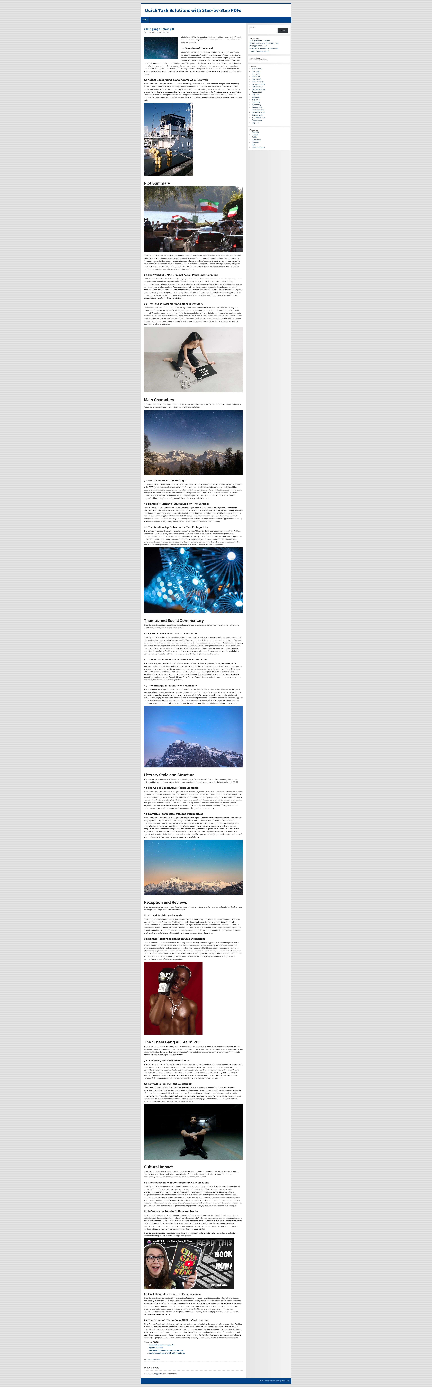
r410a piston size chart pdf (260, 41)
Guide (254, 137)
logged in (158, 1374)
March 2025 (256, 105)
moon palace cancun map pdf (161, 1345)
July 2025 (255, 94)
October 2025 (257, 87)
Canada (255, 135)
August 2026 (257, 69)
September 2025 (258, 89)
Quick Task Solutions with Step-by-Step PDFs (193, 10)
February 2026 (257, 82)
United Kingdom (258, 147)
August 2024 (257, 120)
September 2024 (258, 118)
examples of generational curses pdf (264, 48)
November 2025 (258, 84)
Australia (255, 132)
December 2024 (258, 110)
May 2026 (256, 74)
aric (160, 32)
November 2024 (258, 112)
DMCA (145, 20)
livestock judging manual (259, 51)
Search (252, 27)
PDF (167, 32)
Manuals (255, 142)
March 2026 (256, 79)
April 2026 (256, 77)
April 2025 (256, 102)
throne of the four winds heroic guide (264, 43)
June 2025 (256, 97)
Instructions (256, 140)
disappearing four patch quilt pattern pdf (166, 1350)
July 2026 (255, 71)
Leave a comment (153, 1359)
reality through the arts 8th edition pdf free (167, 1353)
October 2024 (257, 115)
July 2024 (255, 123)
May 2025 (255, 100)
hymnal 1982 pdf (156, 1348)
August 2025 (257, 92)
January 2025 (257, 107)
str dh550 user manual (258, 46)
